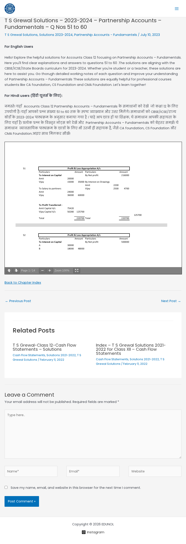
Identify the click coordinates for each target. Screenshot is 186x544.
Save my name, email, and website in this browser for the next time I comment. (76, 487)
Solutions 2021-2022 (61, 355)
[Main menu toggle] (176, 8)
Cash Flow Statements (29, 355)
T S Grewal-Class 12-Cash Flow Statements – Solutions (44, 347)
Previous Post (18, 301)
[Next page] (16, 270)
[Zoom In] (49, 270)
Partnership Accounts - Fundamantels (105, 34)
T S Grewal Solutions (21, 34)
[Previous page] (9, 270)
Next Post (171, 301)
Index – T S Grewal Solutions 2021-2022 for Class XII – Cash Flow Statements (131, 349)
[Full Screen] (76, 270)
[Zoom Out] (42, 270)
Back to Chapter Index (23, 282)
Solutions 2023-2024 (56, 34)
